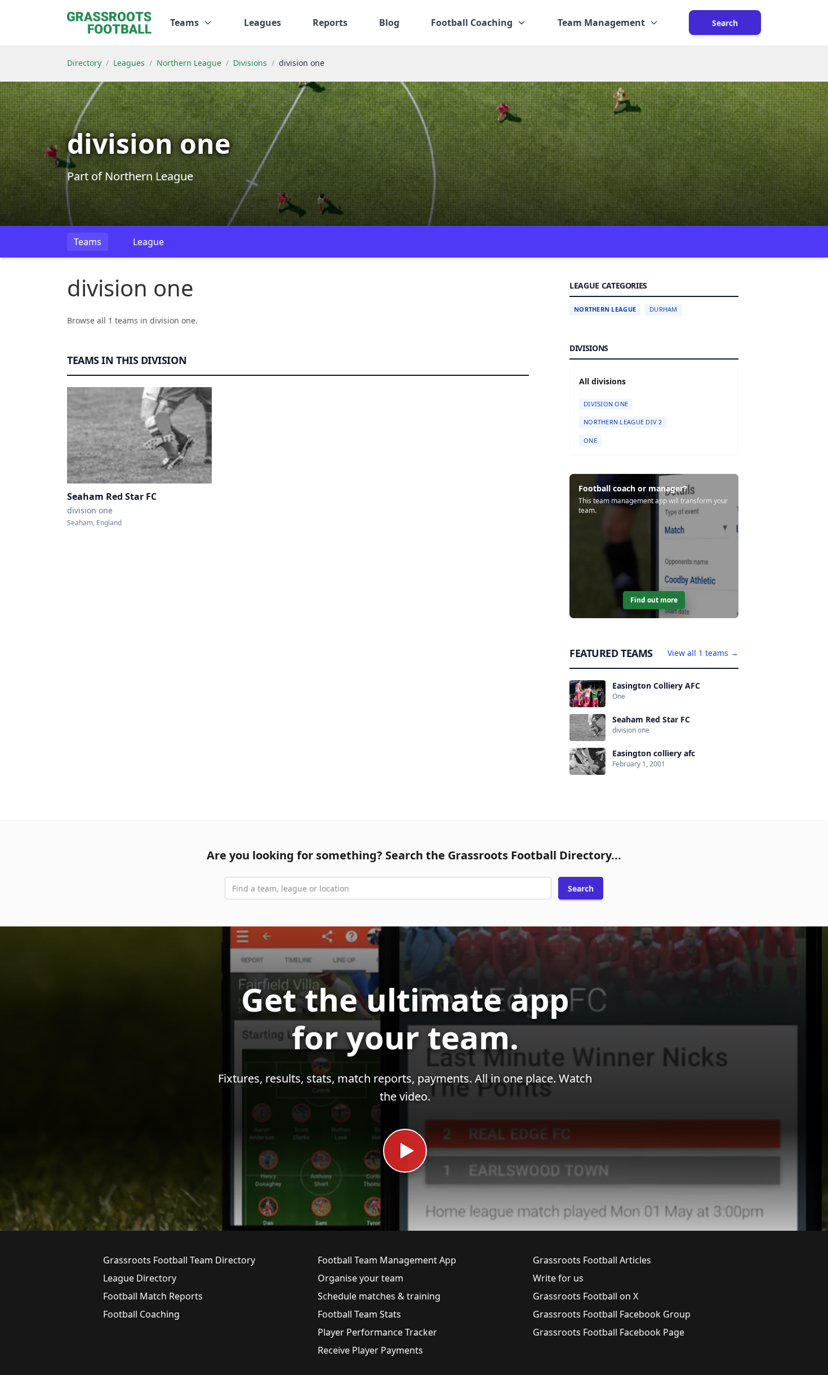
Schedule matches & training (379, 1296)
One (590, 440)
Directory (84, 62)
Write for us (558, 1278)
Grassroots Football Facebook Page (608, 1332)
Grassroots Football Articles (592, 1260)
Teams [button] (184, 22)
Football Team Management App (387, 1260)
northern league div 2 (623, 422)
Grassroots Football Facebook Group (612, 1314)
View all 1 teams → (702, 652)
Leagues (262, 22)
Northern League (189, 62)
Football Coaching (141, 1314)
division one (606, 404)
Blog (389, 22)
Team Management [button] (601, 22)
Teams (87, 242)
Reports (330, 22)
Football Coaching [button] (472, 22)
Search (725, 22)
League (148, 242)
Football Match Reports (153, 1296)
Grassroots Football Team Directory (179, 1260)
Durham (663, 309)
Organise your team (360, 1278)
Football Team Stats (359, 1314)
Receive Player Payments (370, 1350)
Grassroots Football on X (585, 1296)
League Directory (139, 1278)
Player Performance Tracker (377, 1332)
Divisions (250, 62)
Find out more (654, 600)
